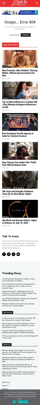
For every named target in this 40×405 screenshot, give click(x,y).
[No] (37, 397)
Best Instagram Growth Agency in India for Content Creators (17, 134)
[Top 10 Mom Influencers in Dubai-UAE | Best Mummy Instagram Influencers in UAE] (20, 90)
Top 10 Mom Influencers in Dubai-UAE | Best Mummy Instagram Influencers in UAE (19, 104)
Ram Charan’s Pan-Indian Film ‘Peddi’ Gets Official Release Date (19, 163)
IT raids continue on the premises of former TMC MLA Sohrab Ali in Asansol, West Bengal (19, 319)
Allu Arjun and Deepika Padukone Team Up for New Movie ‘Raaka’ (17, 192)
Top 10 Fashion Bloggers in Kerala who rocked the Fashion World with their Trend (19, 300)
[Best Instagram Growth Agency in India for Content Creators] (20, 122)
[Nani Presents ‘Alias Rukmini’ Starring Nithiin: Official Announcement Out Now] (20, 59)
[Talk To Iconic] (20, 3)
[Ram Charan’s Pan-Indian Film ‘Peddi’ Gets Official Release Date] (20, 151)
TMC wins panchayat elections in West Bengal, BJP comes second (20, 337)
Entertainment (6, 67)
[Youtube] (18, 254)
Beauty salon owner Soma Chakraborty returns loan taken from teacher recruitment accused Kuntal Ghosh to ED (18, 325)
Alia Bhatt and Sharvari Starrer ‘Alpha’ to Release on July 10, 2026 (19, 221)
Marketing (5, 130)
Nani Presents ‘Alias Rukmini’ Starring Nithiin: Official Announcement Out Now (19, 73)
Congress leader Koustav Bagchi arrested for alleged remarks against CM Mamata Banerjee (18, 332)
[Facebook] (4, 254)
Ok (14, 402)
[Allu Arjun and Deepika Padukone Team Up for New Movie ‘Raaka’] (20, 180)
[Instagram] (9, 254)
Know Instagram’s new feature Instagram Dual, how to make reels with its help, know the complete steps (18, 286)
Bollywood (6, 159)
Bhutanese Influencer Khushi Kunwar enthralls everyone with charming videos (18, 305)
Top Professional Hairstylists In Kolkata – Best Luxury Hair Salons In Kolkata (18, 280)
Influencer (5, 98)
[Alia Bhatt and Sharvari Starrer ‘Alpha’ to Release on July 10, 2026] (20, 209)
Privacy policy (23, 402)
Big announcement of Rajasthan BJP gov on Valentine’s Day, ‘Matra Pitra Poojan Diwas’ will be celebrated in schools (19, 367)
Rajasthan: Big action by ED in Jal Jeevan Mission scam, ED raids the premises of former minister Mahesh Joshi (18, 374)
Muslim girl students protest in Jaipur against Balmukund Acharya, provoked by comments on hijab (18, 359)
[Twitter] (13, 254)
